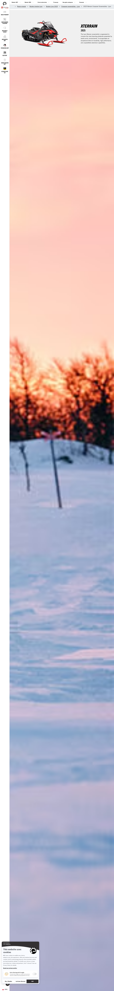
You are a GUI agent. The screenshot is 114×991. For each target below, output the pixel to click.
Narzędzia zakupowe (68, 2)
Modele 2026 (28, 2)
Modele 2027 (15, 2)
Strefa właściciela (42, 2)
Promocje (55, 2)
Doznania (81, 2)
